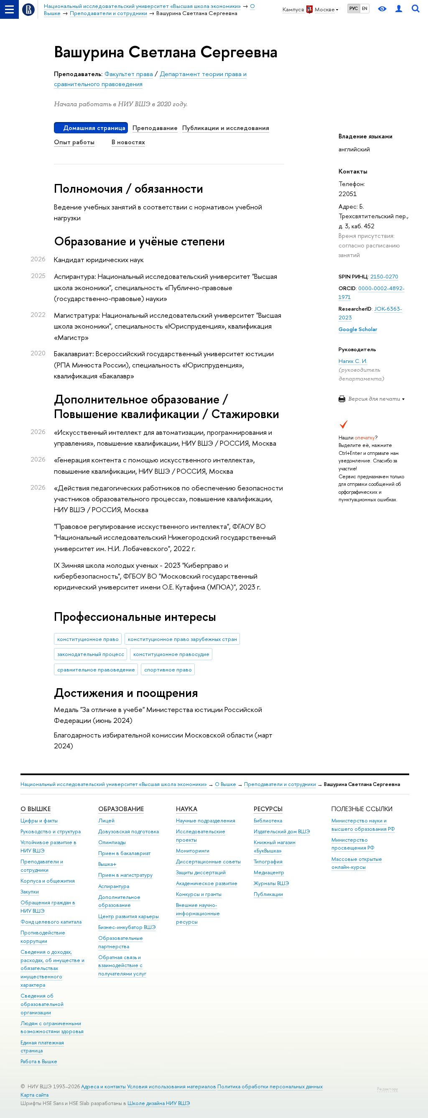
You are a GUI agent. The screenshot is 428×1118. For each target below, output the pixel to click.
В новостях (128, 142)
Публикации (268, 894)
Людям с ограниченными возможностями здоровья (52, 1027)
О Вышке (225, 784)
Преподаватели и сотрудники (280, 784)
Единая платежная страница (42, 1046)
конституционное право (88, 639)
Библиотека (268, 820)
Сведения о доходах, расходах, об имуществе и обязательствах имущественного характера (52, 968)
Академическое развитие (206, 883)
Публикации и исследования (225, 127)
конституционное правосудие (171, 654)
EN (364, 8)
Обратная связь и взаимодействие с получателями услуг (122, 966)
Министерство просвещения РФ (352, 844)
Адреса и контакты (103, 1086)
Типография (268, 861)
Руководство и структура (50, 831)
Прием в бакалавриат (124, 853)
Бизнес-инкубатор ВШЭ (127, 927)
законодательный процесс (90, 654)
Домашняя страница (94, 127)
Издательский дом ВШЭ (282, 831)
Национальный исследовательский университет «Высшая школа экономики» (113, 784)
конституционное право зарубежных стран (182, 639)
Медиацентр (269, 872)
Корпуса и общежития (47, 880)
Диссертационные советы (208, 861)
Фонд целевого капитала (51, 921)
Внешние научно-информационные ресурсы (198, 913)
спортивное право (168, 669)
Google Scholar (358, 329)
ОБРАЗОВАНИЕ (121, 808)
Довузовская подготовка (128, 831)
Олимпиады (112, 842)
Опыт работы (74, 142)
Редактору (387, 1089)
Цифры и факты (39, 820)
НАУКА (186, 808)
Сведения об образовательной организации (42, 1004)
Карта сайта (34, 1094)
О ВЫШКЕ (35, 808)
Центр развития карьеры (128, 916)
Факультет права (128, 73)
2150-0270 (384, 276)
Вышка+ (107, 864)
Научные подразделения (205, 820)
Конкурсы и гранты (199, 894)
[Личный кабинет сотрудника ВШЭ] (398, 9)
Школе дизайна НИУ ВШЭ (158, 1103)
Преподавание (155, 127)
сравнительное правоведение (96, 669)
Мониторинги (192, 850)
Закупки (29, 891)
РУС (353, 8)
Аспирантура (113, 886)
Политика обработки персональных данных (270, 1086)
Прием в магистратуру (125, 874)
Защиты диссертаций (201, 872)
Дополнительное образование (119, 901)
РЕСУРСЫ (268, 808)
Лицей (106, 820)
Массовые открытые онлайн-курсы (356, 863)
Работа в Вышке (38, 1061)
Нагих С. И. (353, 361)
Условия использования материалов (171, 1086)
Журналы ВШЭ (271, 883)
